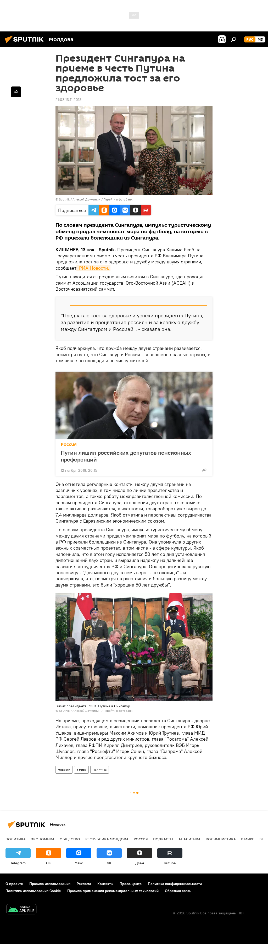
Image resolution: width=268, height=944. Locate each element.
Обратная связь (178, 890)
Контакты (105, 883)
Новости (64, 770)
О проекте (14, 883)
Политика (100, 770)
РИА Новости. (93, 268)
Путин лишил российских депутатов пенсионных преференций (126, 456)
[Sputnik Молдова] (26, 43)
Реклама (84, 883)
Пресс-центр (131, 883)
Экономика (42, 839)
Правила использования (49, 883)
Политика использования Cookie (33, 890)
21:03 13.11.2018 (68, 99)
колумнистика (221, 839)
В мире (81, 770)
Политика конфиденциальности (175, 883)
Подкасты (163, 839)
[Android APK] (21, 910)
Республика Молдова (107, 839)
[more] (204, 470)
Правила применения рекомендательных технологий (113, 890)
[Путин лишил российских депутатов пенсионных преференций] (134, 405)
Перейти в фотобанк (117, 199)
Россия (69, 444)
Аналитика (189, 839)
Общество (70, 839)
